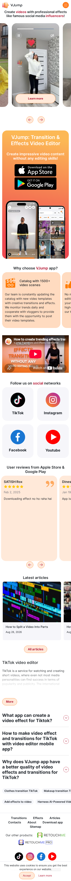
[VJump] (12, 5)
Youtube (53, 450)
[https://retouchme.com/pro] (35, 842)
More (9, 701)
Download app (53, 822)
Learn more (35, 98)
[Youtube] (52, 856)
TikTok (18, 413)
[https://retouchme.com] (51, 835)
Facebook (18, 450)
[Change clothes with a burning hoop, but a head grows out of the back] (22, 230)
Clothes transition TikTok (21, 791)
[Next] (41, 119)
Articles (55, 818)
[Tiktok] (19, 856)
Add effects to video (17, 801)
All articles (35, 649)
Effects (38, 818)
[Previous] (29, 119)
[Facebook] (41, 856)
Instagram (53, 413)
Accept (27, 875)
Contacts (14, 822)
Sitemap (35, 826)
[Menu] (66, 5)
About (31, 822)
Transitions (19, 818)
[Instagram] (30, 856)
